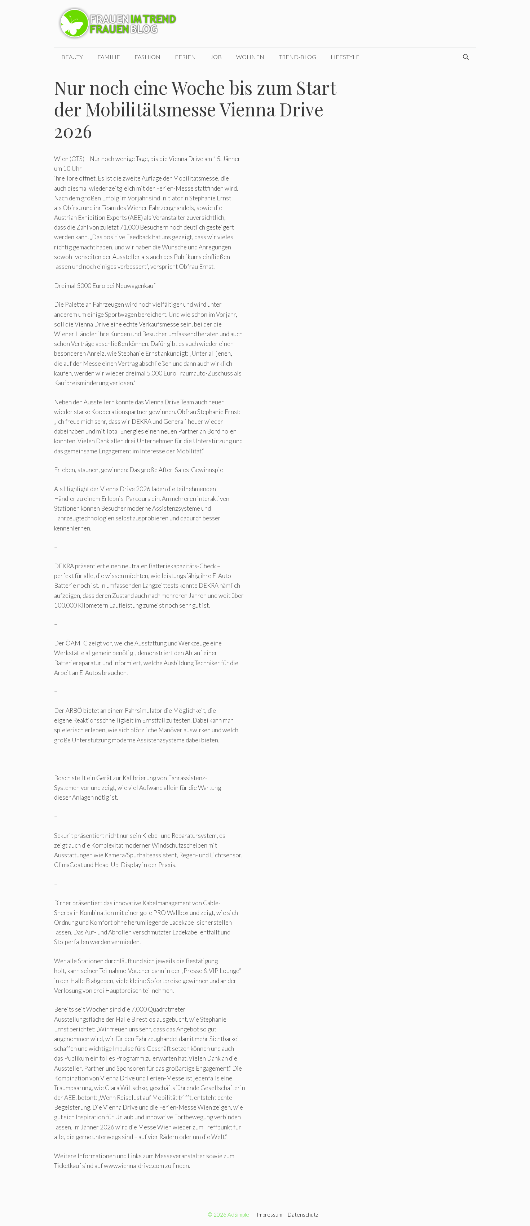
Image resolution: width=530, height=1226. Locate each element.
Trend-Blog (297, 56)
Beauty (72, 56)
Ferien (185, 56)
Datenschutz (303, 1214)
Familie (108, 56)
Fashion (147, 56)
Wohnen (250, 56)
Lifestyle (345, 56)
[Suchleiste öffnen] (466, 57)
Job (216, 56)
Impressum (269, 1214)
